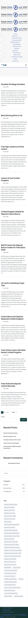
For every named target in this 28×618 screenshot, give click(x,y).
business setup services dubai (10, 541)
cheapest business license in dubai (11, 547)
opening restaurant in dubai (10, 582)
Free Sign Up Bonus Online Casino (12, 147)
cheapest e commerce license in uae (12, 556)
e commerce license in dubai (10, 570)
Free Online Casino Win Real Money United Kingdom (13, 351)
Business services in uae (9, 518)
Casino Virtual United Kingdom (10, 179)
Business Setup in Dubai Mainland (11, 533)
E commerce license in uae (10, 573)
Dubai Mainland (7, 567)
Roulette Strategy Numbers (13, 84)
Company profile (16, 40)
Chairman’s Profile (17, 38)
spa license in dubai (18, 596)
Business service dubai (9, 507)
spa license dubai (8, 596)
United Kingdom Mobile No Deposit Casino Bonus (12, 212)
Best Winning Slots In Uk (11, 115)
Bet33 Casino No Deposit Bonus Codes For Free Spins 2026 (13, 247)
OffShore (16, 48)
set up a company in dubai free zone (12, 587)
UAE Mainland (17, 44)
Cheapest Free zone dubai (10, 559)
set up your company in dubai (10, 593)
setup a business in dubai (9, 584)
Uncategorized (7, 491)
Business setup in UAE (9, 539)
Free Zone (21, 579)
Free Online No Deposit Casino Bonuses (11, 384)
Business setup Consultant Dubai (11, 524)
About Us (14, 36)
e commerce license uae (9, 576)
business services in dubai (10, 516)
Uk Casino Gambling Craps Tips (12, 284)
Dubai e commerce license (10, 564)
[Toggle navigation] (22, 65)
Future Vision (6, 610)
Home (15, 34)
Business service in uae (9, 510)
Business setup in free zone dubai (11, 536)
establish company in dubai (10, 579)
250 (13, 412)
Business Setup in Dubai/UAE (10, 530)
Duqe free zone (16, 567)
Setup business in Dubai (9, 590)
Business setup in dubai (9, 527)
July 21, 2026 (5, 118)
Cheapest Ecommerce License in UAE (12, 553)
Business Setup (14, 42)
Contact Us (15, 61)
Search (3, 416)
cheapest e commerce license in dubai (12, 550)
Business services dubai (9, 513)
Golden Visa (16, 55)
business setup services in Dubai (11, 544)
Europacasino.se (7, 615)
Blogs (15, 59)
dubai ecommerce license (10, 561)
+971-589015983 (14, 3)
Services (14, 50)
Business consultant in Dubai (10, 504)
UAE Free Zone (17, 46)
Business (5, 484)
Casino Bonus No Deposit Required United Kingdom (12, 317)
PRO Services (16, 52)
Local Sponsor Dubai (17, 57)
